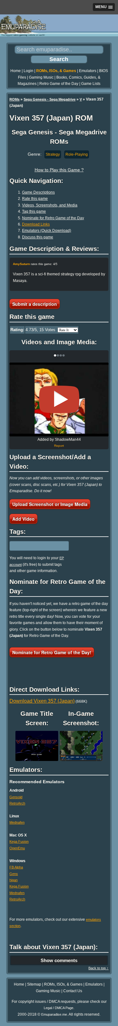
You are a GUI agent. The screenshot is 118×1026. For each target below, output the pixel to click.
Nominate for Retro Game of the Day (53, 218)
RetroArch (17, 803)
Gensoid (15, 797)
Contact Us (72, 991)
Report (59, 445)
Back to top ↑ (98, 968)
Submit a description (34, 304)
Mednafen (17, 822)
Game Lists (90, 83)
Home (15, 71)
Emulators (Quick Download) (46, 230)
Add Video (23, 519)
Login (28, 71)
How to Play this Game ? (59, 169)
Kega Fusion (19, 841)
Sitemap (34, 984)
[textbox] (36, 546)
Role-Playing (76, 154)
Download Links (36, 224)
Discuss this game (37, 237)
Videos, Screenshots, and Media (49, 205)
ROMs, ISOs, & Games (56, 71)
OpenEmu (17, 848)
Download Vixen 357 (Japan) (42, 701)
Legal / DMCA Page (58, 1008)
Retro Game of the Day (58, 83)
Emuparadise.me (54, 1014)
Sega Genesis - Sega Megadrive (50, 99)
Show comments (59, 960)
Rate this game (35, 198)
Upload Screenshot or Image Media (49, 504)
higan (13, 880)
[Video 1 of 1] (59, 399)
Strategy (53, 154)
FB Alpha (16, 867)
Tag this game (34, 211)
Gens (13, 874)
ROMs (14, 99)
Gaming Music (41, 77)
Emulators (87, 71)
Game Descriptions (38, 192)
